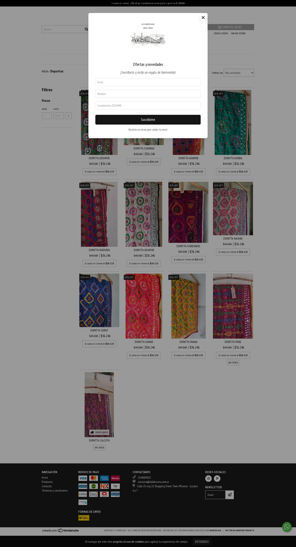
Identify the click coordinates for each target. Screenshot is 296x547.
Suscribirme (148, 119)
